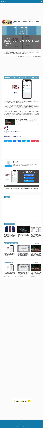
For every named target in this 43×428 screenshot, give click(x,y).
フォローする (9, 166)
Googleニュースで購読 (29, 175)
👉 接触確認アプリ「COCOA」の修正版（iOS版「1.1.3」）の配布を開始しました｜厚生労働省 (21, 189)
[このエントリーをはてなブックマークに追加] (26, 141)
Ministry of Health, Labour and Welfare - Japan (12, 136)
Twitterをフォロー (29, 180)
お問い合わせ (21, 423)
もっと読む (37, 224)
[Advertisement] (21, 65)
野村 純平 (16, 162)
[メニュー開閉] (42, 1)
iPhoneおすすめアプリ (7, 38)
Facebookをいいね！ (29, 177)
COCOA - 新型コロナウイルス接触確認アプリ (12, 131)
